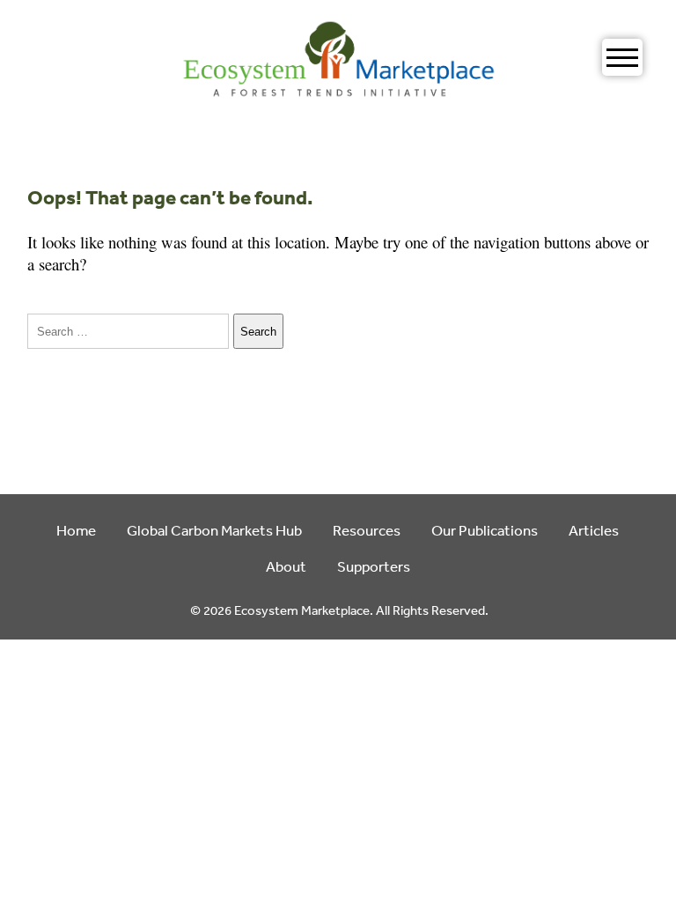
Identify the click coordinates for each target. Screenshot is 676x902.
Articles (594, 530)
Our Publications (484, 530)
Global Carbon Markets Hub (214, 530)
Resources (366, 530)
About (286, 566)
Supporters (373, 566)
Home (76, 530)
